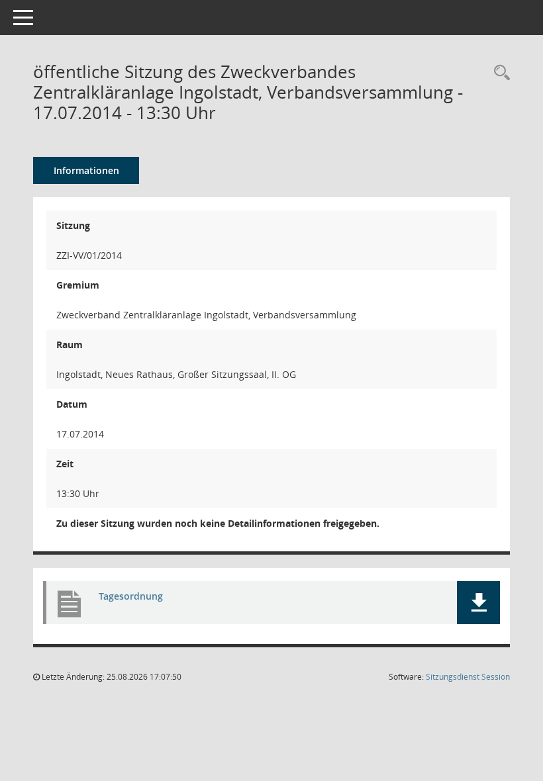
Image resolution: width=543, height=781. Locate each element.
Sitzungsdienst (468, 676)
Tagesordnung (131, 596)
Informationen (86, 170)
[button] (478, 602)
